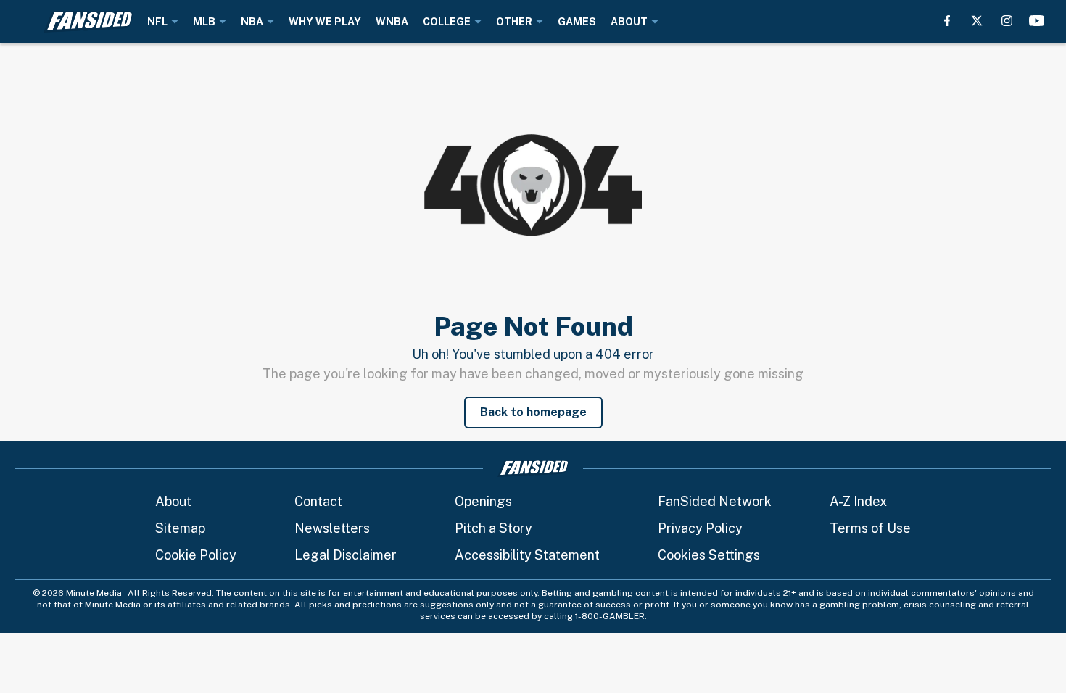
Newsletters (332, 528)
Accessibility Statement (527, 555)
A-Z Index (858, 501)
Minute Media (94, 593)
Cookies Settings (709, 555)
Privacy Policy (700, 528)
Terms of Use (870, 528)
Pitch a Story (493, 528)
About (173, 501)
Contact (318, 501)
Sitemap (180, 528)
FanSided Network (715, 501)
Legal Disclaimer (345, 555)
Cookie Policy (195, 555)
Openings (483, 501)
